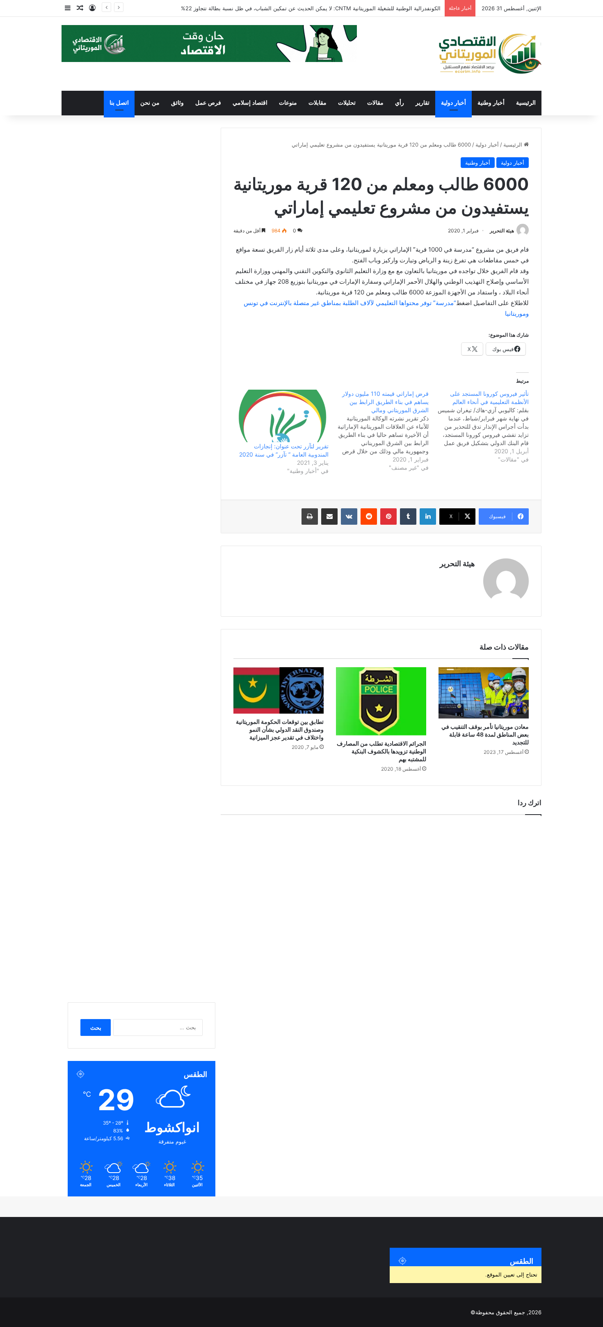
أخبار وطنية (491, 103)
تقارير (422, 103)
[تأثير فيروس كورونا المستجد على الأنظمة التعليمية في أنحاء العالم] (479, 427)
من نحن (150, 103)
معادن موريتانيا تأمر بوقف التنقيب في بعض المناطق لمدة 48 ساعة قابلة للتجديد (485, 734)
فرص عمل (208, 103)
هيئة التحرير (502, 230)
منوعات (288, 103)
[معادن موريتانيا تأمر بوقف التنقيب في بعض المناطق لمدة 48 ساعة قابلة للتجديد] (484, 692)
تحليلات (347, 103)
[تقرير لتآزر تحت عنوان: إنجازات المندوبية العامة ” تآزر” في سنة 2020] (282, 416)
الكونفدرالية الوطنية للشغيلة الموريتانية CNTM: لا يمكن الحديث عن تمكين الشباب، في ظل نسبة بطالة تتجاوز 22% (311, 8)
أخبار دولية (453, 103)
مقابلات (317, 103)
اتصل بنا (119, 103)
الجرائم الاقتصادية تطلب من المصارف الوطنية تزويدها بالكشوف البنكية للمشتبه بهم (381, 751)
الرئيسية (526, 103)
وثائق (177, 103)
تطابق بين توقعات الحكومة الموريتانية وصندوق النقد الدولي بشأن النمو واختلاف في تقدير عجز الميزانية (280, 729)
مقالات (375, 103)
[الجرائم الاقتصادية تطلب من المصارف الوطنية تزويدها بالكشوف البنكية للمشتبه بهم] (381, 701)
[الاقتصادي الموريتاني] (489, 53)
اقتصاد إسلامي (250, 103)
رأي (399, 103)
